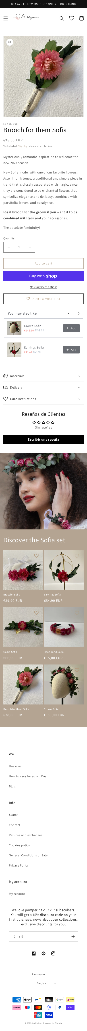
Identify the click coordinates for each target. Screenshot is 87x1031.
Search (14, 815)
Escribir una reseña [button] (43, 439)
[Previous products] (69, 313)
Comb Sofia (10, 651)
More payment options (43, 287)
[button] (5, 18)
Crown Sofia (32, 326)
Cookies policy (19, 845)
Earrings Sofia (34, 347)
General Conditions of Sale (28, 855)
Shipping (22, 146)
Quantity (8, 238)
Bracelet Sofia (11, 594)
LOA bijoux (37, 1023)
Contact (14, 825)
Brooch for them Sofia (16, 709)
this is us (15, 766)
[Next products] (79, 313)
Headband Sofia (54, 651)
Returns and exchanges (26, 835)
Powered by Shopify (52, 1023)
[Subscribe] (73, 936)
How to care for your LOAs (28, 776)
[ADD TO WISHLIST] (36, 555)
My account (17, 894)
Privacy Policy (18, 865)
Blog (12, 786)
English (41, 983)
